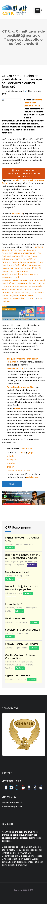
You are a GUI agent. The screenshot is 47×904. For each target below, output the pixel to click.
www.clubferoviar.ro (12, 802)
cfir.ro (17, 408)
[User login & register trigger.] (41, 10)
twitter (10, 466)
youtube (11, 463)
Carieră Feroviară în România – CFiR (33, 102)
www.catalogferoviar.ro (13, 806)
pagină (22, 452)
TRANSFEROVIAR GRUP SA (23, 280)
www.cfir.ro (17, 213)
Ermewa (10, 259)
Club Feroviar (32, 477)
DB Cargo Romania (21, 283)
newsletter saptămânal (18, 470)
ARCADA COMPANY (17, 286)
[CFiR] (14, 10)
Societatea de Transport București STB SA (22, 288)
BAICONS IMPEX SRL (14, 292)
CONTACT (7, 773)
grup (30, 452)
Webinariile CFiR (15, 368)
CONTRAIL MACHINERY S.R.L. (23, 253)
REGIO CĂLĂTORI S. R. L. (24, 298)
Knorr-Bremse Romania (17, 262)
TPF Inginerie (12, 295)
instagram (12, 459)
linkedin (10, 456)
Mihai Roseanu (15, 91)
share (12, 484)
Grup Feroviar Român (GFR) (22, 264)
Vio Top (33, 262)
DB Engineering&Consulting (21, 255)
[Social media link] (23, 896)
